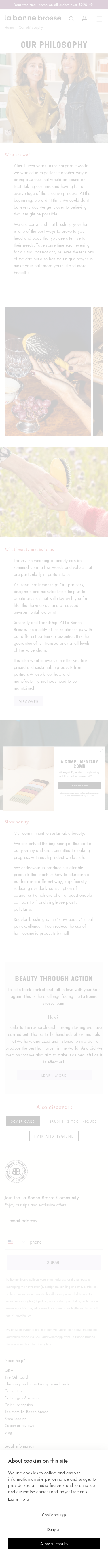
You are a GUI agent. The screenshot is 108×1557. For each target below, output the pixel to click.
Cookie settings (54, 1515)
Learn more (18, 1499)
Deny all (54, 1530)
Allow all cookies (54, 1544)
